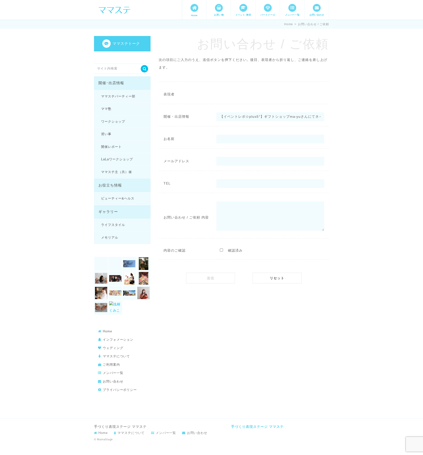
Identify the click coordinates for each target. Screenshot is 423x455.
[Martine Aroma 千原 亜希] (143, 264)
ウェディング (113, 348)
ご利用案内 (111, 364)
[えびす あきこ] (115, 278)
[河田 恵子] (101, 307)
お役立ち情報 (110, 185)
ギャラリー (108, 212)
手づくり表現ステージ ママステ (257, 427)
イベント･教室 (243, 14)
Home (194, 15)
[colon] (115, 264)
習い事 (106, 134)
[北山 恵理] (101, 293)
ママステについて (116, 356)
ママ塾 (106, 109)
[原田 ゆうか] (115, 293)
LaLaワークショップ (117, 159)
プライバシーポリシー (120, 390)
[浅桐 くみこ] (115, 307)
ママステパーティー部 (118, 96)
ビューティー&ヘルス (117, 198)
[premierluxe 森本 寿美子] (101, 278)
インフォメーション (118, 339)
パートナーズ (267, 14)
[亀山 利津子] (129, 278)
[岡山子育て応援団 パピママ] (129, 293)
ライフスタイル (113, 225)
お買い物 (219, 14)
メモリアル (109, 237)
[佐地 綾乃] (143, 278)
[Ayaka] (101, 264)
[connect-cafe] (129, 264)
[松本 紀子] (143, 293)
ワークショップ (113, 121)
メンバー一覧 (292, 14)
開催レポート (111, 147)
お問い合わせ (316, 14)
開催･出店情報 (111, 83)
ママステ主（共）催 (116, 172)
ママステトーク (126, 44)
